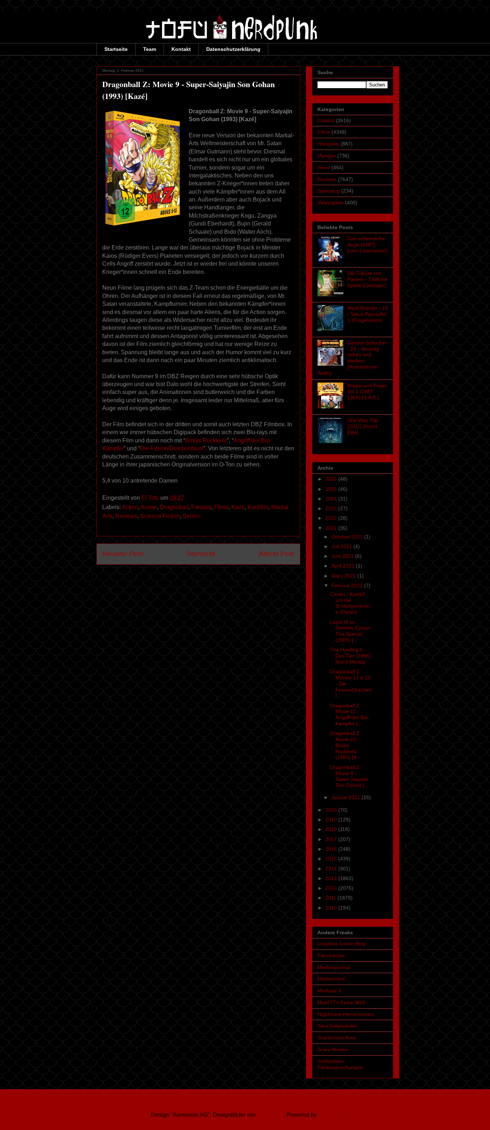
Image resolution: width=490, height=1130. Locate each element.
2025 (331, 489)
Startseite (116, 49)
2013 (331, 878)
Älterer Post (277, 553)
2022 (331, 518)
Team (149, 49)
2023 (331, 508)
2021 (331, 528)
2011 (331, 898)
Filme (221, 507)
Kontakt (181, 49)
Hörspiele (328, 144)
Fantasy (201, 507)
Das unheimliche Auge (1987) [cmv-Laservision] (367, 244)
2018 (331, 829)
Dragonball (174, 507)
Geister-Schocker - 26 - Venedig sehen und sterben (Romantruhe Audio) (352, 358)
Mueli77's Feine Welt (341, 1002)
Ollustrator (270, 1115)
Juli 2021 (342, 546)
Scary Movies (332, 1049)
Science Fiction (160, 516)
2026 (331, 479)
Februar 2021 (347, 585)
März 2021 (344, 576)
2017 (331, 839)
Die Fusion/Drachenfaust (171, 448)
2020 (331, 810)
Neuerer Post (122, 553)
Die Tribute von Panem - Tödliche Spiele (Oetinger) (367, 279)
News (323, 167)
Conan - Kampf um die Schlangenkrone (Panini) (349, 603)
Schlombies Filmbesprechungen (340, 1064)
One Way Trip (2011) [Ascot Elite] (362, 426)
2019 (331, 819)
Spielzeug (328, 191)
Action (130, 507)
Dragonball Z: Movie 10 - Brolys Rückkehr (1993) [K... (345, 745)
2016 (331, 849)
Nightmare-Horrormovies (345, 1014)
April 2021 (343, 566)
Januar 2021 (346, 797)
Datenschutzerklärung (233, 49)
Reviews (126, 516)
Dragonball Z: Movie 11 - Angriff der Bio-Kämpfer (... (349, 714)
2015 (331, 858)
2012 (331, 888)
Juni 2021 (343, 556)
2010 (331, 908)
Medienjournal (333, 967)
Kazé (238, 507)
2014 (331, 869)
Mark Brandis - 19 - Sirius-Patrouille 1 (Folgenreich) (367, 314)
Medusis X (329, 990)
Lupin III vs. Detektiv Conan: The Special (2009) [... (351, 631)
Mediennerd (331, 979)
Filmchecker (331, 955)
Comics (325, 120)
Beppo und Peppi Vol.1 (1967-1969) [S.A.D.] (366, 391)
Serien (191, 516)
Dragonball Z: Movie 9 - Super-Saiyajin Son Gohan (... (349, 776)
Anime (149, 507)
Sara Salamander (337, 1026)
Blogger (328, 1115)
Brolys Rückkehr (206, 440)
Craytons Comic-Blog (341, 943)
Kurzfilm (258, 507)
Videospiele (330, 202)
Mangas (326, 155)
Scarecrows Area (336, 1037)
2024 (331, 499)
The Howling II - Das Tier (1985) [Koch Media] (350, 656)
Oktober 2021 (347, 537)
